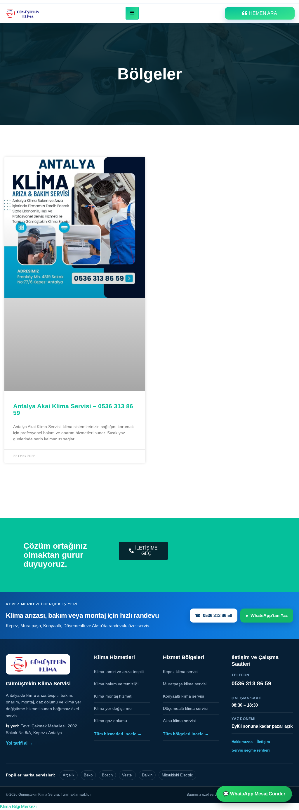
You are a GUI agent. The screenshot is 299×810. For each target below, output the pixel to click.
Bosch (107, 775)
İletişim (263, 742)
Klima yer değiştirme (113, 708)
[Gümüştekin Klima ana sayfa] (38, 664)
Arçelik (68, 775)
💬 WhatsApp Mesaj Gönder (254, 793)
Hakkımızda (242, 742)
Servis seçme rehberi (251, 750)
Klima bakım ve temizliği (116, 684)
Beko (88, 775)
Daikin (147, 775)
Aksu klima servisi (179, 720)
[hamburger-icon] (132, 13)
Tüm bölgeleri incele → (186, 733)
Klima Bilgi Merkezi (18, 806)
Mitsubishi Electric (177, 775)
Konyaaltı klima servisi (183, 696)
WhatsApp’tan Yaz (267, 615)
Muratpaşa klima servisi (184, 684)
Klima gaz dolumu (110, 720)
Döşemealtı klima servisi (185, 708)
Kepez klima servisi (180, 671)
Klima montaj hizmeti (113, 696)
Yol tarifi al (19, 743)
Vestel (127, 775)
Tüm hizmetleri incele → (118, 733)
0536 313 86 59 (213, 615)
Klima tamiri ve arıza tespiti (119, 671)
